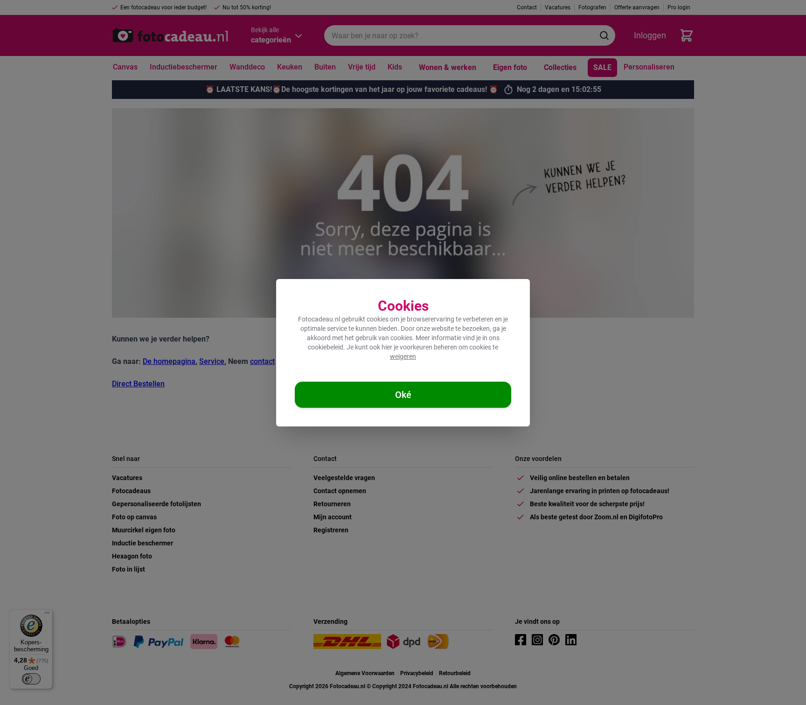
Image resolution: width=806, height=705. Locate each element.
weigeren (403, 356)
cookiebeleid (325, 347)
